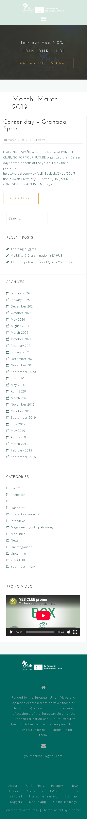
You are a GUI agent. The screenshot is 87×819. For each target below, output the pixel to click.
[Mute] (69, 632)
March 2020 (19, 398)
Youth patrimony (23, 566)
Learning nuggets (23, 249)
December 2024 (23, 306)
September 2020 (23, 372)
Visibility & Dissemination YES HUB (37, 255)
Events (16, 488)
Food (15, 501)
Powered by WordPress (21, 810)
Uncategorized (22, 547)
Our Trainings (34, 786)
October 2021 (21, 339)
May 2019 (18, 431)
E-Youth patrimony (64, 791)
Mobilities (18, 534)
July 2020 (17, 378)
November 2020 (23, 365)
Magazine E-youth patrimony (32, 527)
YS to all (16, 796)
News (41, 140)
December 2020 (23, 359)
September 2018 (23, 457)
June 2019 (18, 424)
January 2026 (20, 293)
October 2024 (21, 313)
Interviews (18, 521)
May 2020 (18, 385)
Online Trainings (65, 802)
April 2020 (18, 391)
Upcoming (18, 553)
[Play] (12, 632)
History (14, 791)
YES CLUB (18, 560)
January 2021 (20, 352)
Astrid (58, 810)
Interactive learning (25, 514)
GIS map (71, 796)
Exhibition (18, 495)
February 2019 (21, 450)
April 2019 (18, 437)
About (12, 786)
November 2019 (23, 404)
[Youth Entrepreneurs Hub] (42, 665)
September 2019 (23, 417)
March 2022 (19, 332)
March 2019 (19, 444)
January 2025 (20, 300)
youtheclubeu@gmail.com (43, 756)
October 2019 (21, 411)
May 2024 (18, 319)
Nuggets (16, 802)
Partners (57, 786)
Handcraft (18, 508)
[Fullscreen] (75, 632)
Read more (21, 198)
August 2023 (20, 326)
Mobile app (37, 802)
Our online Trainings (43, 63)
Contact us (35, 791)
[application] (43, 615)
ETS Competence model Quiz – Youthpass (42, 262)
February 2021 (21, 346)
